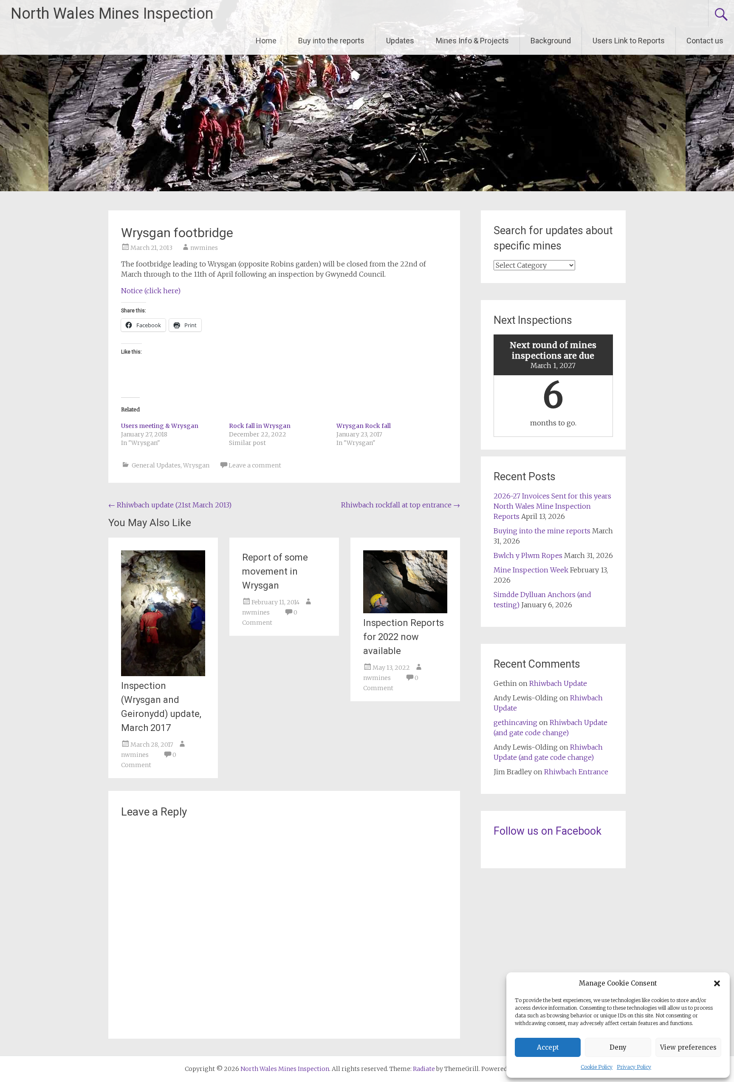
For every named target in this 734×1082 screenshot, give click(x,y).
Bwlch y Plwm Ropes (528, 555)
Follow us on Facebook (547, 831)
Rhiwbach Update (558, 683)
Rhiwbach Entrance (576, 772)
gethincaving (515, 722)
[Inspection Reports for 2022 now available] (405, 610)
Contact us (704, 40)
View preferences (688, 1047)
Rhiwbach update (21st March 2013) (169, 505)
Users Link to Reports (629, 40)
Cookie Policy (597, 1067)
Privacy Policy (634, 1067)
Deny (618, 1047)
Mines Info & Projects (472, 40)
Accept (548, 1047)
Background (551, 40)
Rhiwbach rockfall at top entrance (400, 505)
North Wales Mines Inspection (112, 14)
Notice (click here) (151, 290)
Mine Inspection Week (531, 570)
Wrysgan (196, 465)
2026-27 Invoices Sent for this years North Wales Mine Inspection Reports (552, 506)
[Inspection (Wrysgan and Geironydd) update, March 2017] (163, 673)
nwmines (204, 248)
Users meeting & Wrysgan (159, 426)
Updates (400, 40)
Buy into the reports (331, 40)
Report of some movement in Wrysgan (275, 571)
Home (266, 40)
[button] (717, 983)
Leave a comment (255, 465)
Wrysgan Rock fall (363, 426)
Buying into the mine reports (542, 531)
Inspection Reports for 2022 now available (403, 636)
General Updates (156, 465)
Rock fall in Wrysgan (260, 426)
